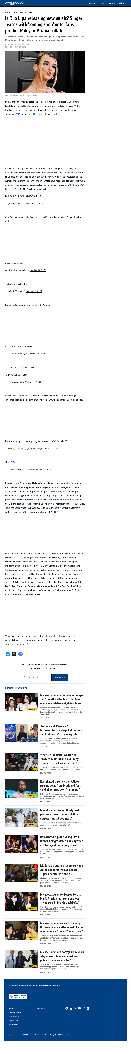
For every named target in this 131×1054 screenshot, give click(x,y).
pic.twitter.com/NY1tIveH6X (52, 441)
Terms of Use (13, 1024)
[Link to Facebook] (67, 1008)
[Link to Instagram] (71, 1008)
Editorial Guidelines (15, 1012)
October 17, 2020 (35, 203)
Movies (112, 3)
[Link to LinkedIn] (88, 1008)
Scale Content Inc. (53, 985)
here (61, 168)
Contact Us (41, 1008)
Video (121, 3)
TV (103, 3)
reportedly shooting (52, 491)
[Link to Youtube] (79, 1008)
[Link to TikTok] (83, 1009)
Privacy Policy (14, 1016)
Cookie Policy (13, 1020)
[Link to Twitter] (75, 1008)
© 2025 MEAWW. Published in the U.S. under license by (28, 985)
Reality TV (93, 3)
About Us (12, 1008)
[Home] (14, 3)
